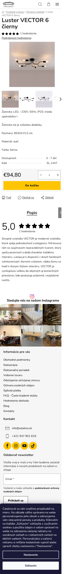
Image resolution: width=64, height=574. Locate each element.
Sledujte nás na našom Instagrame (33, 300)
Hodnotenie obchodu (16, 401)
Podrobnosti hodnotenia (16, 38)
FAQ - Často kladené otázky (20, 396)
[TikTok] (33, 446)
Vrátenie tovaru (12, 375)
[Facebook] (7, 446)
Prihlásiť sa (15, 500)
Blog (6, 406)
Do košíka (32, 185)
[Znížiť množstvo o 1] (40, 175)
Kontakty (8, 411)
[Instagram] (16, 446)
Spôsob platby (12, 390)
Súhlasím (31, 566)
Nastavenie (31, 555)
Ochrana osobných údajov (18, 385)
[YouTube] (24, 446)
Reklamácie (10, 365)
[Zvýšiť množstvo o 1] (57, 175)
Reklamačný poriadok (16, 370)
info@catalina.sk (22, 428)
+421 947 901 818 (24, 436)
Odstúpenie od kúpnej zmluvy (21, 380)
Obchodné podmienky (16, 360)
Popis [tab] (32, 212)
